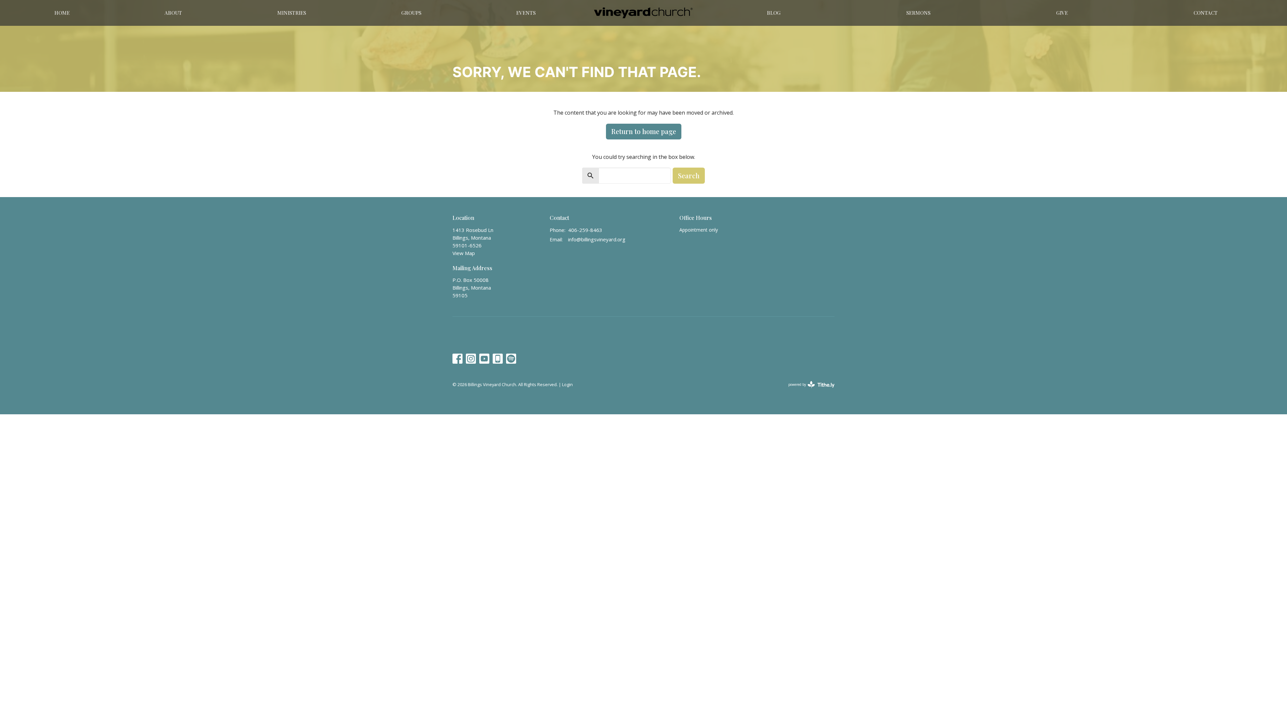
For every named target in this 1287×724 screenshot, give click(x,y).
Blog (774, 12)
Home (62, 12)
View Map (463, 253)
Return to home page (643, 131)
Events (526, 12)
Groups (411, 12)
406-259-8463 (585, 230)
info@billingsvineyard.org (596, 239)
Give (1062, 12)
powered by (808, 390)
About (173, 12)
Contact (1205, 12)
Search (688, 175)
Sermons (918, 12)
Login (567, 384)
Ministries (291, 12)
